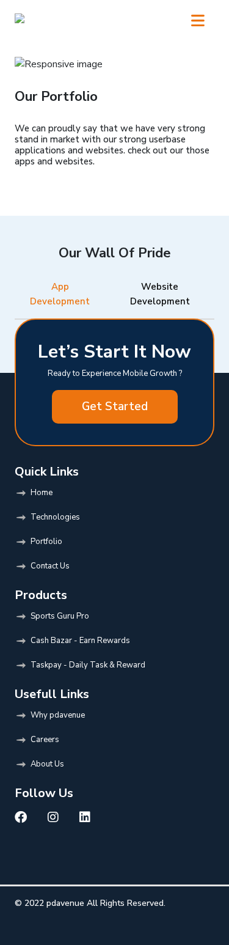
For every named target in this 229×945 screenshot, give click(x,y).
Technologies (55, 517)
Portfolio (46, 541)
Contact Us (50, 566)
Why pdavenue (58, 715)
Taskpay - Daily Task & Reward (88, 665)
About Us (47, 764)
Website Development (160, 294)
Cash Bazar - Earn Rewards (80, 640)
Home (42, 492)
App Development (60, 294)
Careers (45, 739)
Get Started (115, 406)
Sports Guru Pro (60, 616)
